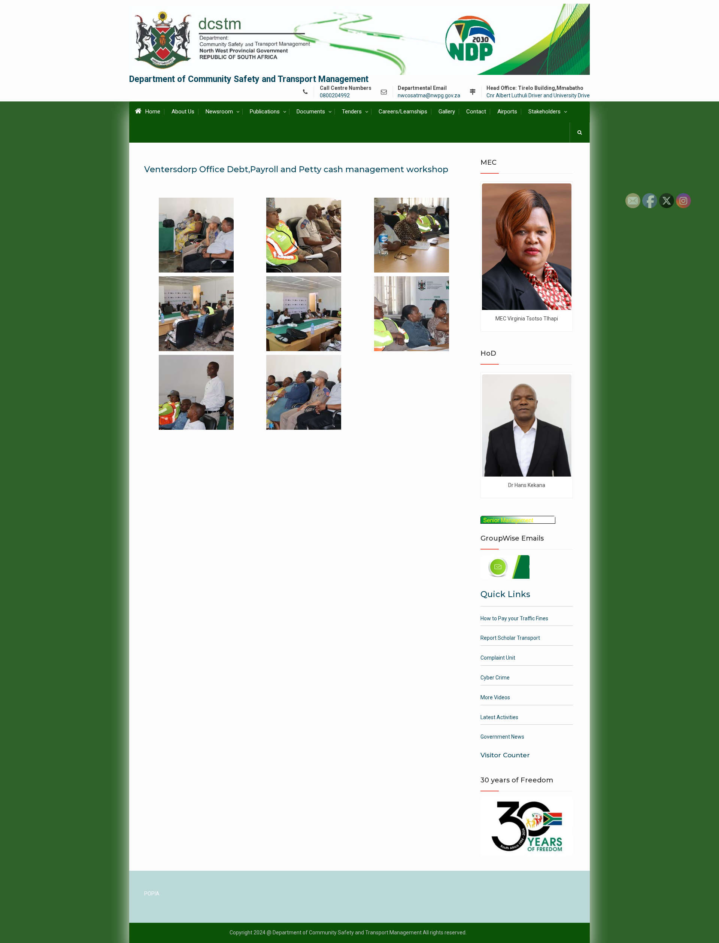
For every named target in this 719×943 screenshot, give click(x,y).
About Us (183, 111)
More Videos (495, 697)
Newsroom (219, 111)
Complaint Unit (497, 658)
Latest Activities (499, 717)
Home (152, 111)
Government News (502, 737)
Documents (311, 111)
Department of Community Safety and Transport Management (248, 79)
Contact (476, 111)
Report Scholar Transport (510, 638)
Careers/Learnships (403, 111)
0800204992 (335, 96)
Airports (507, 111)
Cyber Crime (495, 678)
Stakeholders (544, 111)
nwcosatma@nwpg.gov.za (429, 96)
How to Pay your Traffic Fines (514, 618)
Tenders (352, 111)
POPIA (152, 894)
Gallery (447, 111)
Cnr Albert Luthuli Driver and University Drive (538, 96)
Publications (265, 111)
